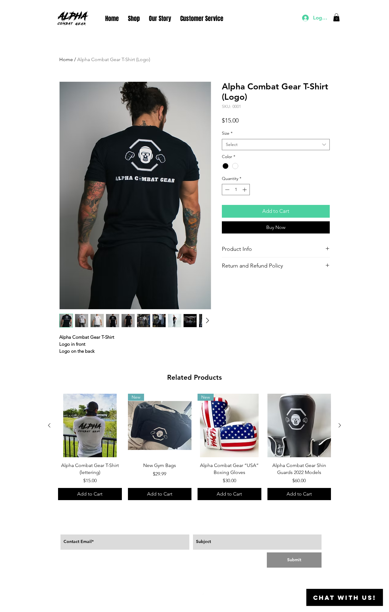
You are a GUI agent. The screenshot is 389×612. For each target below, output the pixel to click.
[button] (336, 17)
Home (66, 59)
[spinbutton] (235, 189)
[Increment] (245, 189)
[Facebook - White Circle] (183, 596)
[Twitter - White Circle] (194, 596)
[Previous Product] (49, 425)
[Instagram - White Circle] (206, 596)
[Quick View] (90, 426)
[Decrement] (226, 189)
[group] (194, 446)
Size (227, 133)
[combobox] (276, 144)
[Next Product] (339, 425)
